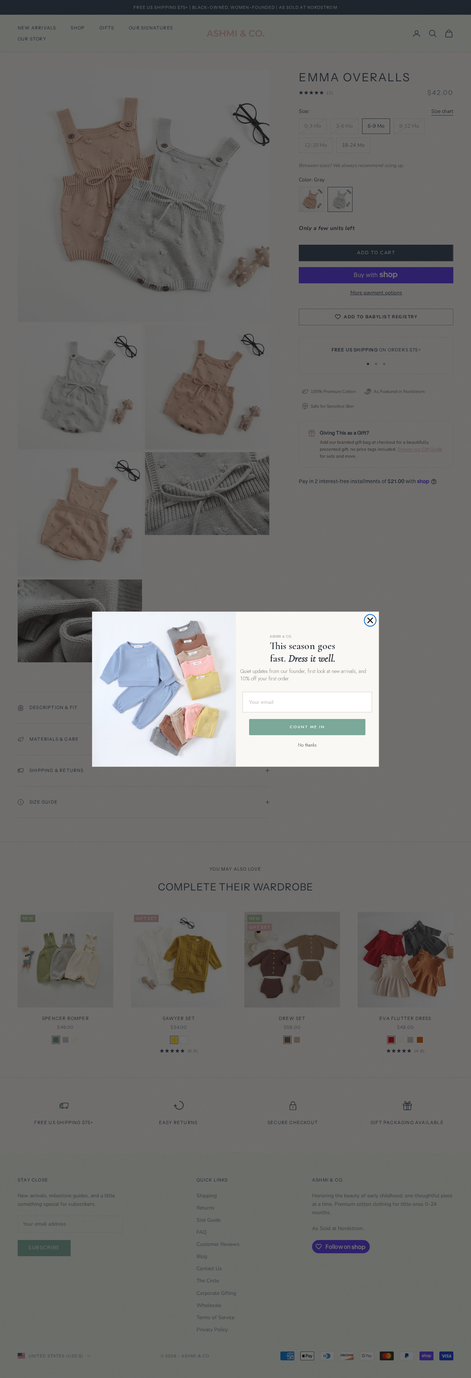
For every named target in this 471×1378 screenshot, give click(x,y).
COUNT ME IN (307, 727)
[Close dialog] (370, 620)
